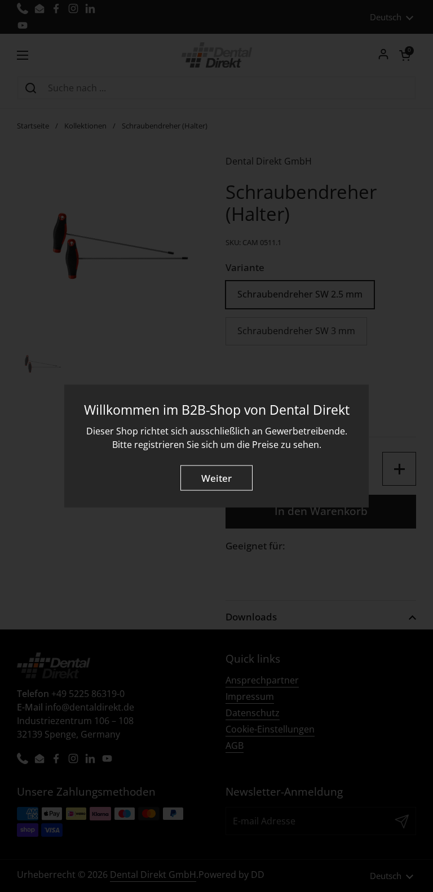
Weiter (216, 478)
